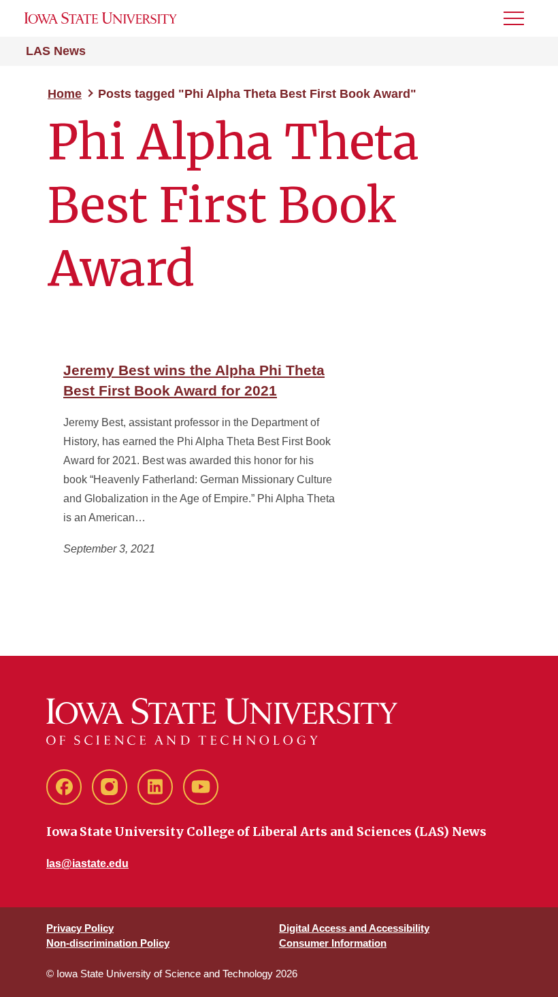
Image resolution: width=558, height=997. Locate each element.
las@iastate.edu (87, 863)
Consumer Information (333, 943)
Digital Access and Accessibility (354, 928)
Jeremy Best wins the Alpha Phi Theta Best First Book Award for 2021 (194, 380)
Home (65, 94)
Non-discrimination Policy (107, 943)
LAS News (56, 51)
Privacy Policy (80, 928)
